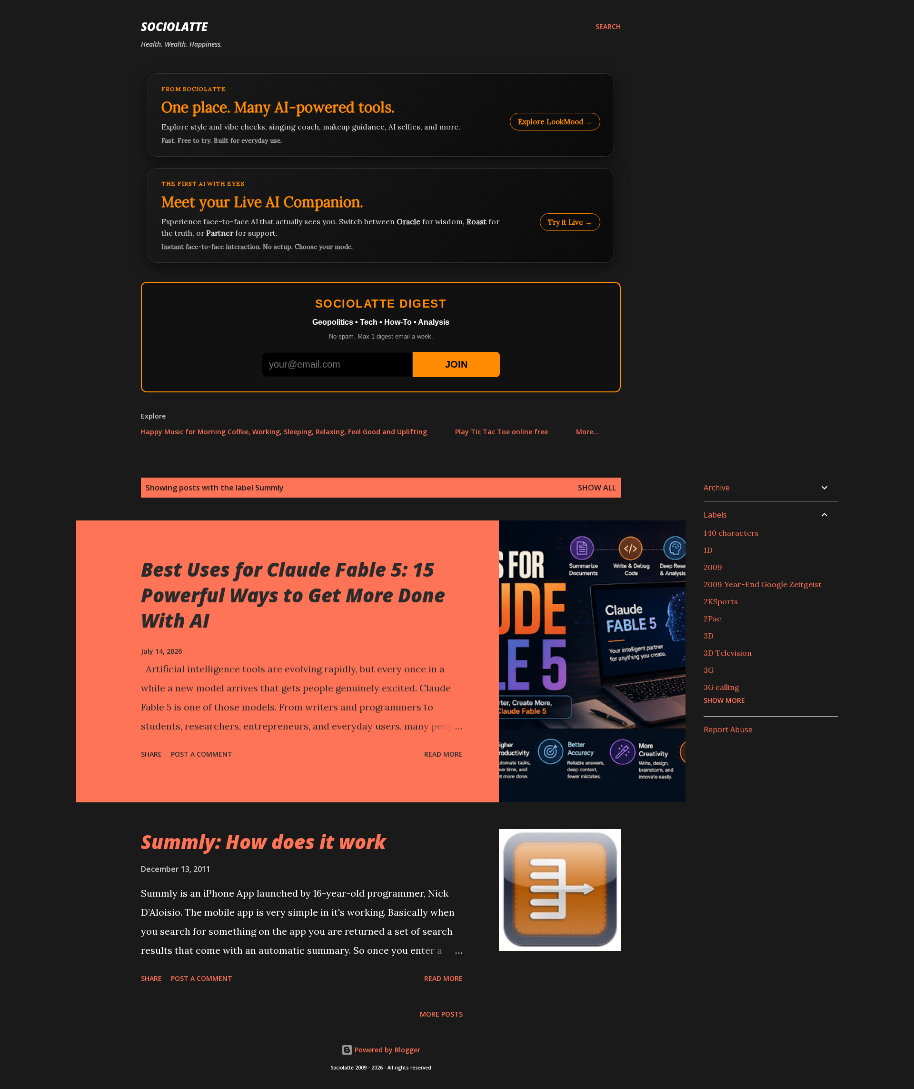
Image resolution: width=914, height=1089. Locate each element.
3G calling (721, 687)
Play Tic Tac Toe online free (501, 431)
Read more (443, 754)
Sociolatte (174, 26)
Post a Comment (201, 754)
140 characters (731, 533)
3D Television (728, 653)
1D (708, 550)
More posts (441, 1014)
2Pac (712, 618)
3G (709, 670)
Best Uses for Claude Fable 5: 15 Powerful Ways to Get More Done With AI (293, 594)
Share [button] (151, 754)
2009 (713, 567)
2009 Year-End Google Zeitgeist (763, 584)
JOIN (456, 364)
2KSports (721, 601)
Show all (597, 487)
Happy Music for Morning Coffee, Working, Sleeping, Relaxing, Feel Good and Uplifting (284, 431)
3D (709, 635)
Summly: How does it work (263, 842)
